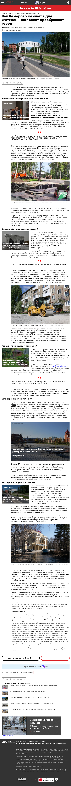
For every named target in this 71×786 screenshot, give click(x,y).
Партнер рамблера (32, 779)
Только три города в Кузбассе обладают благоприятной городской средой (31, 703)
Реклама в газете (40, 741)
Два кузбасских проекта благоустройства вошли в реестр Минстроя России (37, 450)
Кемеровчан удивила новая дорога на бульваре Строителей (27, 691)
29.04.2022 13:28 (6, 13)
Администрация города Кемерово (50, 78)
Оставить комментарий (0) (55, 658)
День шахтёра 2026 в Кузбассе (35, 8)
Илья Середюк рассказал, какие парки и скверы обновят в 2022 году (29, 697)
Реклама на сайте (28, 741)
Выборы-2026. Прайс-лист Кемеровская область (30, 743)
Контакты (19, 741)
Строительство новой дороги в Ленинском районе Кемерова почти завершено (32, 709)
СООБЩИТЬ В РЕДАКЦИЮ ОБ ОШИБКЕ (55, 743)
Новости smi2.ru (8, 736)
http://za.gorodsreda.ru (59, 366)
